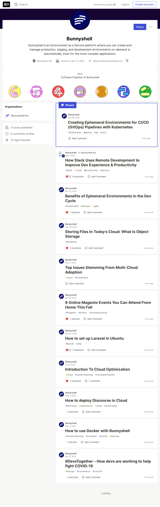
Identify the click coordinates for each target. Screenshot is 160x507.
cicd (103, 132)
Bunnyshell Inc (88, 152)
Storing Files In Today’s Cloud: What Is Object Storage (106, 234)
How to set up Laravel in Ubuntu (94, 338)
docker (103, 436)
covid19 (97, 471)
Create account (144, 4)
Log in (125, 4)
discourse (71, 405)
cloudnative (81, 277)
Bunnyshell (73, 114)
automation (110, 405)
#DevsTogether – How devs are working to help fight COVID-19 (108, 463)
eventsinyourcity (98, 312)
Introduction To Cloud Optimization (97, 369)
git (96, 132)
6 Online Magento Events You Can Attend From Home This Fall (108, 304)
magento (71, 312)
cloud (78, 170)
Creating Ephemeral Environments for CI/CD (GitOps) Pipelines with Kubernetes (108, 124)
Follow (140, 26)
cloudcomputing (84, 374)
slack (69, 170)
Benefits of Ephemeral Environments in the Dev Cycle (108, 198)
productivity (91, 170)
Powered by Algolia (103, 4)
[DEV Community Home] (6, 4)
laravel (70, 343)
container (91, 436)
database (71, 241)
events (82, 312)
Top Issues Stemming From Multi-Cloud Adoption (101, 269)
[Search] (16, 4)
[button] (14, 91)
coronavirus (83, 471)
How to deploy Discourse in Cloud (96, 400)
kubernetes (74, 132)
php (79, 343)
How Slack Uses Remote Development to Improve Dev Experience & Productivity (102, 162)
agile (95, 206)
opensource (86, 405)
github (88, 132)
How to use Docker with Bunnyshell (97, 430)
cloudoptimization (105, 374)
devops (104, 170)
